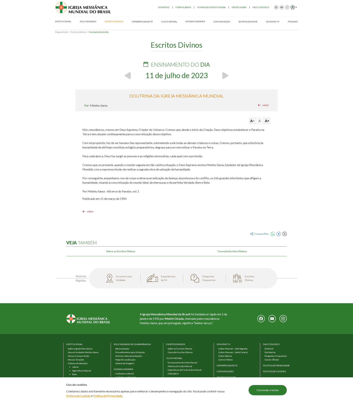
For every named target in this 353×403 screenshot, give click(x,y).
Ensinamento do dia (98, 32)
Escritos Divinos (78, 32)
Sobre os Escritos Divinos (120, 251)
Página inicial (61, 32)
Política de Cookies (78, 395)
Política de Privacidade (107, 395)
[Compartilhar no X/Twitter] (284, 234)
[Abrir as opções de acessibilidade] (293, 7)
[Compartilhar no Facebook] (279, 234)
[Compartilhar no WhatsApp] (273, 234)
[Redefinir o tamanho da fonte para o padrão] (259, 121)
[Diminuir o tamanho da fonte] (252, 121)
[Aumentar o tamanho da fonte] (267, 121)
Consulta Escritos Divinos (232, 251)
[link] (263, 105)
